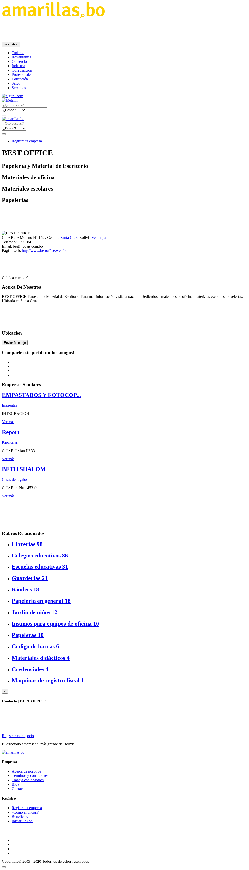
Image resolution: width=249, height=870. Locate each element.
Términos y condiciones (30, 775)
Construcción (22, 70)
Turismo (18, 53)
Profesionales (22, 74)
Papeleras (28, 635)
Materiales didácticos (41, 658)
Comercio (19, 61)
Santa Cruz (68, 237)
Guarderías (30, 578)
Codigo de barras (35, 646)
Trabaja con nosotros (28, 780)
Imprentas (9, 405)
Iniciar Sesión (22, 821)
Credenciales (30, 669)
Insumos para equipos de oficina (55, 623)
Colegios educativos (40, 555)
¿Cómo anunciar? (25, 812)
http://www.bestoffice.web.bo (44, 251)
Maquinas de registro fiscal (48, 680)
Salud (16, 83)
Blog (15, 784)
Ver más (8, 422)
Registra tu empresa (27, 141)
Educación (20, 79)
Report (10, 432)
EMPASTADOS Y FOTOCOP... (41, 395)
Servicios (19, 88)
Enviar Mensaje (15, 343)
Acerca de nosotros (26, 771)
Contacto (19, 789)
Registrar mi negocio (18, 736)
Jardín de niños (34, 612)
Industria (18, 66)
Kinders (25, 589)
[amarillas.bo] (13, 752)
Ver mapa (98, 237)
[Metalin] (10, 100)
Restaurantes (21, 57)
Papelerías (10, 442)
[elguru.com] (12, 96)
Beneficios (20, 816)
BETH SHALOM (24, 469)
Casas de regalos (14, 479)
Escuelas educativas (40, 567)
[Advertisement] (90, 30)
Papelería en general (41, 601)
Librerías (27, 544)
